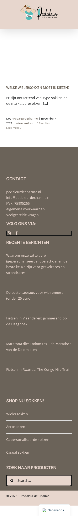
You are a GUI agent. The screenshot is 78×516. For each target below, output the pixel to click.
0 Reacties (43, 123)
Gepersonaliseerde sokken (27, 439)
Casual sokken (17, 452)
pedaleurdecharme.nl (23, 192)
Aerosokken (15, 426)
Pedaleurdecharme (25, 118)
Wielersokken (24, 123)
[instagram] (9, 233)
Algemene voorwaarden (25, 209)
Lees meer (12, 128)
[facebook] (17, 233)
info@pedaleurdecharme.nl (28, 197)
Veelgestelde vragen (22, 215)
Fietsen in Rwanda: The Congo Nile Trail (37, 369)
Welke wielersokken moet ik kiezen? (37, 87)
